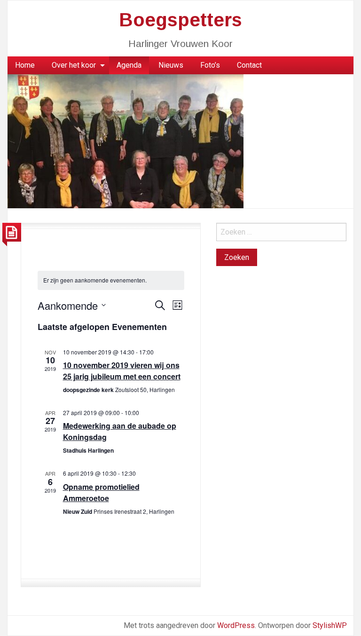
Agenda (129, 65)
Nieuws (170, 65)
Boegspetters (180, 19)
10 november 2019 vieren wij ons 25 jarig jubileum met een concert (121, 371)
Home (25, 65)
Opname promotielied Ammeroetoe (101, 492)
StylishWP (330, 625)
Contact (249, 65)
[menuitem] (25, 65)
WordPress (236, 625)
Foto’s (210, 65)
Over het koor (74, 65)
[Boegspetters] (125, 140)
